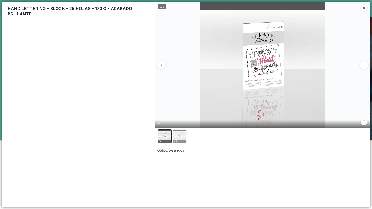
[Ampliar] (364, 121)
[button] (165, 136)
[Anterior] (161, 65)
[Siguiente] (364, 65)
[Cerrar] (364, 7)
